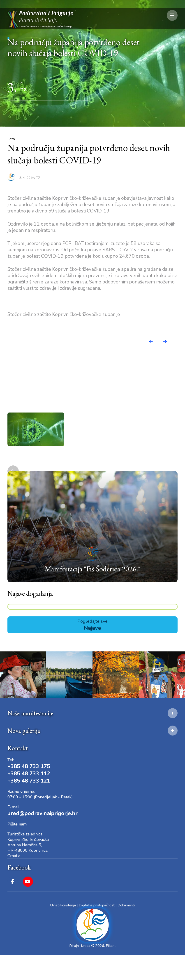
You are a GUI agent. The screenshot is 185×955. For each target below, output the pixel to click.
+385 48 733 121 (28, 780)
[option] (35, 429)
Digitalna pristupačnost (97, 905)
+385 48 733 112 (28, 773)
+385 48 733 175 (28, 766)
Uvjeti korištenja (63, 905)
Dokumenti (126, 905)
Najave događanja (30, 593)
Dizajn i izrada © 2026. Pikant (92, 945)
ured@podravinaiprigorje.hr (42, 813)
